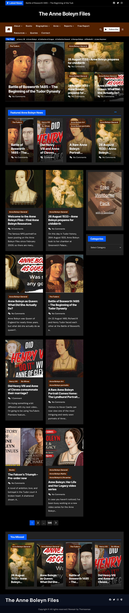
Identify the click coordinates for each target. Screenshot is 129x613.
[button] (123, 29)
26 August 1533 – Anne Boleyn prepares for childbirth (78, 152)
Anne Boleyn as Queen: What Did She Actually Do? (108, 89)
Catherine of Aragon (46, 39)
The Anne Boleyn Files (64, 14)
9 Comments (17, 229)
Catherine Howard (63, 39)
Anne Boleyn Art (49, 122)
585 (50, 522)
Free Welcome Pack (105, 195)
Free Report (84, 26)
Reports (68, 26)
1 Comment (46, 96)
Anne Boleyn (32, 39)
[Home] (8, 29)
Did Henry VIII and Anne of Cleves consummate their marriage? (58, 87)
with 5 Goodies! (105, 212)
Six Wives (54, 46)
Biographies (42, 26)
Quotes (34, 33)
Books (29, 26)
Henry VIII (21, 39)
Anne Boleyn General (78, 46)
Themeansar (84, 609)
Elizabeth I (89, 39)
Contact (45, 33)
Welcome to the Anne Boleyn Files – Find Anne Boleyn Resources (23, 220)
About (17, 26)
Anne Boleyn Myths (58, 474)
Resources (19, 33)
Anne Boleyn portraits (51, 126)
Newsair (72, 609)
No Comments (78, 66)
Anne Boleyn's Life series (60, 477)
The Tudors (54, 297)
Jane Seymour (101, 39)
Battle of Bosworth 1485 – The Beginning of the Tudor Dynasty (63, 305)
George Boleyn (78, 39)
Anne (56, 26)
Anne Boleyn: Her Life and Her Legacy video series (62, 485)
